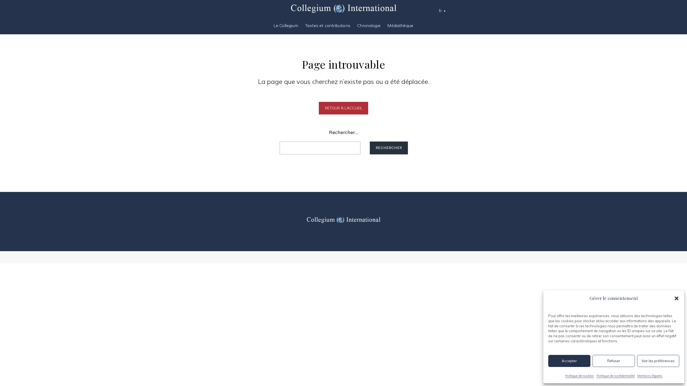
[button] (676, 298)
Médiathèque (400, 25)
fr (440, 10)
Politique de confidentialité (616, 376)
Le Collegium (286, 25)
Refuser (613, 361)
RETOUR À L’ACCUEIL (343, 108)
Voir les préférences (658, 361)
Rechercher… (343, 132)
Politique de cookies (579, 376)
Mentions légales (649, 376)
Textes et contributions (327, 25)
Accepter (569, 361)
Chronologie (369, 25)
